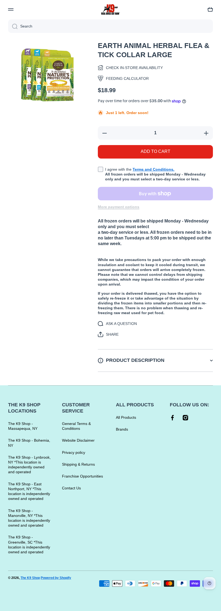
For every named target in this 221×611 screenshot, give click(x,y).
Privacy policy (73, 452)
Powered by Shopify (56, 578)
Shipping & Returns (78, 464)
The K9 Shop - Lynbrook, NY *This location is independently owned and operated (29, 464)
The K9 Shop (30, 578)
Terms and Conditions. (153, 169)
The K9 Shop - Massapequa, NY (22, 426)
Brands (122, 429)
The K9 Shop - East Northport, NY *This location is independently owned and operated (29, 491)
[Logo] (110, 9)
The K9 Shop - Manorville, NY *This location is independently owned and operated (29, 518)
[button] (210, 9)
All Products (126, 417)
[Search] (13, 26)
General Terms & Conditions (76, 426)
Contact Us (71, 488)
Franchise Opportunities (82, 476)
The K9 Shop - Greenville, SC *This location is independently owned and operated (29, 544)
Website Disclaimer (78, 440)
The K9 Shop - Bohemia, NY (29, 442)
